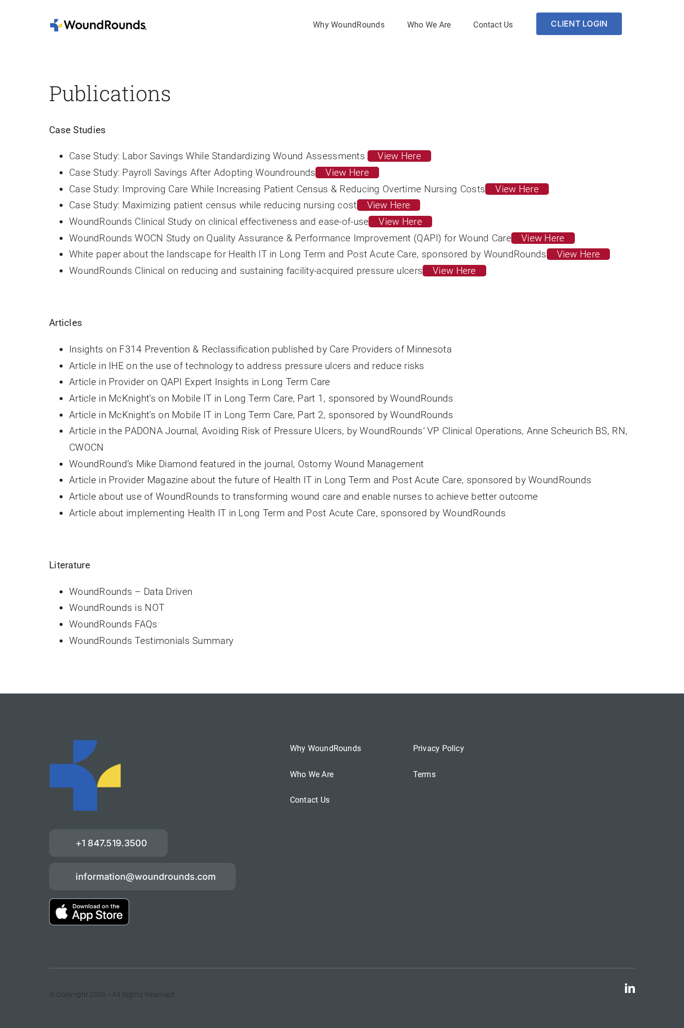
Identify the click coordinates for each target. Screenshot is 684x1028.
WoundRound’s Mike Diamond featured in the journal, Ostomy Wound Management (246, 464)
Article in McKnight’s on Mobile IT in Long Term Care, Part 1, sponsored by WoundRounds (261, 398)
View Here (399, 156)
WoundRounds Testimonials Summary (151, 640)
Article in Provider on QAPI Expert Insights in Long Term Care (199, 382)
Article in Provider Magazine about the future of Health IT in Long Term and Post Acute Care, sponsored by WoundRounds (330, 480)
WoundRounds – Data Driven (130, 591)
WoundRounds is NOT (116, 607)
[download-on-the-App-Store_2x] (89, 903)
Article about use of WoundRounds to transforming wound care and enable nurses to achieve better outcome (303, 496)
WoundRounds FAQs (113, 624)
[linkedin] (630, 988)
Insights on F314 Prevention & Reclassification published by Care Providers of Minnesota (260, 349)
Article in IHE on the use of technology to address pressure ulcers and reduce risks (247, 366)
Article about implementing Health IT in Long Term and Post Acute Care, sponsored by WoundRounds (287, 513)
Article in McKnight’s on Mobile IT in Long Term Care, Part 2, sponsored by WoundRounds (261, 415)
